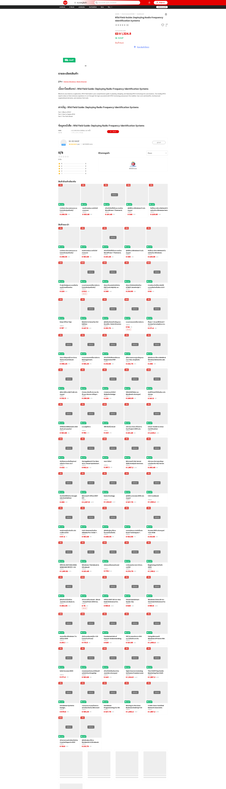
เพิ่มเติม (114, 131)
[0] (149, 2)
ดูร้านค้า (159, 142)
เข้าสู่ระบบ (162, 3)
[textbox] (113, 117)
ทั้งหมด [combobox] (150, 153)
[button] (162, 7)
